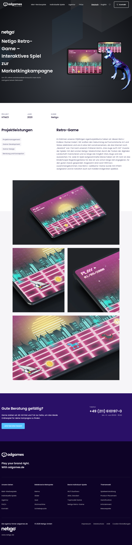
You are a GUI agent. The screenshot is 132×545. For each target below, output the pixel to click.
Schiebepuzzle (41, 508)
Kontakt (122, 4)
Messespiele (106, 508)
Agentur (71, 4)
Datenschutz (98, 524)
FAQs (81, 4)
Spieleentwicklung (108, 491)
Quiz (36, 500)
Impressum (86, 524)
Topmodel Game (75, 500)
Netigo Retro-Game (76, 504)
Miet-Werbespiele (38, 4)
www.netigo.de (8, 535)
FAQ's (4, 504)
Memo (37, 491)
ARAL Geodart (73, 495)
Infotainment (106, 504)
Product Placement (109, 495)
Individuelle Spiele (57, 4)
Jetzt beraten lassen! (13, 426)
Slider (37, 495)
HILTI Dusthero (73, 491)
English (104, 4)
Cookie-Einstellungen (121, 524)
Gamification (106, 500)
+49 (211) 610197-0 (106, 411)
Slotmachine (40, 504)
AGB (108, 524)
